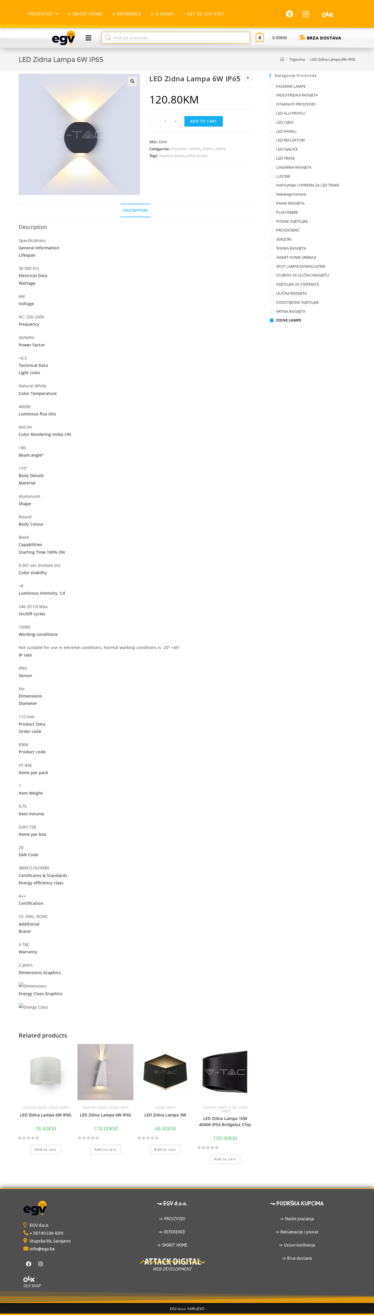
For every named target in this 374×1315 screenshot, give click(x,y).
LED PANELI (286, 131)
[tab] (135, 210)
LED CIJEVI (285, 122)
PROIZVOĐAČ (287, 230)
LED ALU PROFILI (291, 113)
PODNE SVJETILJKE (292, 221)
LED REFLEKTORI (290, 140)
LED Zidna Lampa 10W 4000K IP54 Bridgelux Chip (225, 1121)
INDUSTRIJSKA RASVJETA (297, 95)
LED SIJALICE (287, 149)
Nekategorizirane (291, 194)
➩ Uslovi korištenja (297, 1245)
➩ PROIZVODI (172, 1218)
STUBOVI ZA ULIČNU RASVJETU (302, 275)
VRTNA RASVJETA (290, 311)
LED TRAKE (285, 158)
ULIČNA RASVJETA (291, 293)
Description (135, 210)
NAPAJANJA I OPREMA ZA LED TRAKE (307, 185)
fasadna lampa (171, 155)
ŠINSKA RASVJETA (291, 248)
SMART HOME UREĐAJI (296, 257)
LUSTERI (283, 176)
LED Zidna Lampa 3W (165, 1115)
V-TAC (233, 1107)
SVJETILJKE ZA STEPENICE (297, 284)
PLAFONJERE (287, 212)
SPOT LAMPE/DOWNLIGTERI (300, 266)
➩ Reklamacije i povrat (297, 1232)
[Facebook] (290, 13)
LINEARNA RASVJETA (293, 167)
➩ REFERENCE (172, 1232)
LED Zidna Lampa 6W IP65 (45, 1115)
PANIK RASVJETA (290, 203)
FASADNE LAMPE (185, 148)
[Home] (282, 59)
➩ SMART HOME (172, 1245)
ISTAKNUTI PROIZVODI (296, 104)
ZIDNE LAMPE (214, 148)
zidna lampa (196, 155)
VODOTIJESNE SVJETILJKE (297, 302)
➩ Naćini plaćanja (297, 1218)
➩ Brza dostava (297, 1258)
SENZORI (284, 239)
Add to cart (203, 121)
